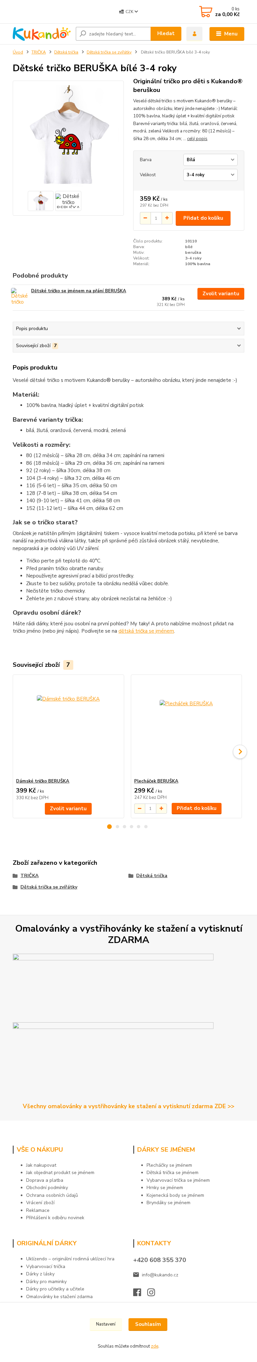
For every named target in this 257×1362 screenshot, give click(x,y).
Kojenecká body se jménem (175, 1195)
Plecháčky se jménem (169, 1165)
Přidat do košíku (203, 218)
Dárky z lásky (40, 1274)
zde (154, 1346)
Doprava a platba (44, 1180)
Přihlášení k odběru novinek (55, 1218)
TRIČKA (38, 52)
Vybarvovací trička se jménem (178, 1180)
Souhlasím (148, 1324)
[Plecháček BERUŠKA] (186, 726)
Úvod (18, 52)
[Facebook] (140, 1294)
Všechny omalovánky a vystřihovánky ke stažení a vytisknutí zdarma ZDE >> (128, 1106)
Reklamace (38, 1210)
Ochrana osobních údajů (52, 1195)
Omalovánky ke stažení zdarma (59, 1296)
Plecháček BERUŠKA (156, 781)
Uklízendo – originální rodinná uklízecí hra (70, 1259)
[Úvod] (42, 34)
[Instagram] (154, 1294)
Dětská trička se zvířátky (109, 52)
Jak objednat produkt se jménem (60, 1172)
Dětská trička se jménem (172, 1172)
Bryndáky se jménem (168, 1202)
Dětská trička (66, 52)
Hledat (166, 33)
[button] (109, 826)
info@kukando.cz (160, 1275)
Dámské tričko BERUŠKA (42, 781)
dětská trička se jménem (146, 631)
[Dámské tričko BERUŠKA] (68, 726)
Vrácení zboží (40, 1202)
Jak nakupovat (41, 1165)
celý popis (197, 139)
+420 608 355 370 (159, 1260)
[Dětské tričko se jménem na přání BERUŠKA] (20, 297)
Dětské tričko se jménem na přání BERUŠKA (78, 291)
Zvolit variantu (220, 293)
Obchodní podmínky (47, 1187)
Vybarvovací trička (45, 1266)
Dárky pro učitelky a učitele (55, 1289)
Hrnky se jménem (165, 1187)
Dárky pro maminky (46, 1281)
